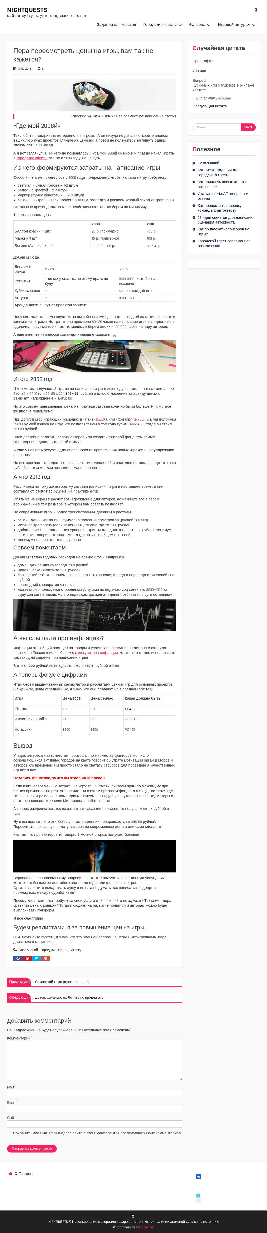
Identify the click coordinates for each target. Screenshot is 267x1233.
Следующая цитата (210, 106)
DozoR (100, 419)
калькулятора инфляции (96, 652)
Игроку (76, 950)
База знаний (28, 950)
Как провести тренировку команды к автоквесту (220, 208)
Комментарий (18, 1038)
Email (11, 1102)
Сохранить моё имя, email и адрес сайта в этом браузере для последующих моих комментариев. (97, 1133)
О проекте (24, 1173)
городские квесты (31, 158)
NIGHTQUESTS (27, 10)
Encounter (142, 419)
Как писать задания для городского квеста (218, 172)
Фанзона (197, 24)
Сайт (11, 1117)
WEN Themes (145, 1227)
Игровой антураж (234, 24)
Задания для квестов (116, 24)
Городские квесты (160, 24)
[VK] (256, 10)
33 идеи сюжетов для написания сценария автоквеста (226, 220)
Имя (10, 1087)
